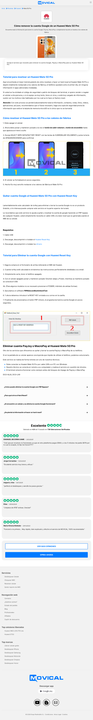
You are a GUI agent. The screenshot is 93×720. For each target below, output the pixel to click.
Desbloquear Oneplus (12, 660)
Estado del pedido (11, 605)
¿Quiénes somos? (11, 602)
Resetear (10, 8)
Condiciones (49, 714)
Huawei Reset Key (42, 239)
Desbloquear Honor (11, 663)
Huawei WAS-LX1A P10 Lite (14, 631)
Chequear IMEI (10, 580)
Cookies (64, 714)
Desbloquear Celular (12, 576)
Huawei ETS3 (9, 634)
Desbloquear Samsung (12, 653)
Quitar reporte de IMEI (12, 587)
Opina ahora (46, 555)
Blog (6, 609)
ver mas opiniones (46, 546)
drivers (39, 244)
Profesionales (9, 612)
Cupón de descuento (12, 619)
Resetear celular (10, 583)
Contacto (8, 598)
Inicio (3, 8)
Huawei (18, 8)
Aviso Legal (57, 714)
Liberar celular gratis (12, 646)
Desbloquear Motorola (12, 656)
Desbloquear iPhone (12, 649)
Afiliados (8, 616)
